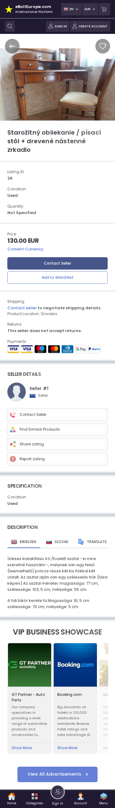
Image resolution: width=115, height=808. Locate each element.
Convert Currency (25, 249)
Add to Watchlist (58, 277)
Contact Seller (57, 263)
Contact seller (22, 308)
